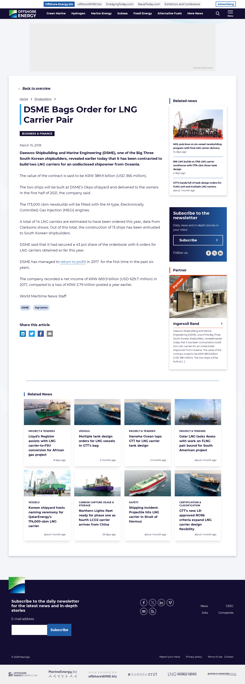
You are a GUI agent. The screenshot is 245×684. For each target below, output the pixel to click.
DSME (25, 308)
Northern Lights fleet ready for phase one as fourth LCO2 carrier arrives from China (97, 517)
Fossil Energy (142, 13)
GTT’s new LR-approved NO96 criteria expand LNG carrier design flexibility (195, 520)
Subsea (122, 13)
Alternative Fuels (170, 13)
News (204, 606)
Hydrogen (78, 13)
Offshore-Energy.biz (59, 4)
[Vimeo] (170, 602)
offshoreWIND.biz (89, 4)
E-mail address (22, 619)
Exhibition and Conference (182, 4)
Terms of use (215, 656)
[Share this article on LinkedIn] (23, 334)
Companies (226, 612)
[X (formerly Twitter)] (214, 253)
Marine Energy (101, 13)
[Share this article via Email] (50, 334)
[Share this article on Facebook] (41, 334)
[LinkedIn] (220, 253)
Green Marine (56, 13)
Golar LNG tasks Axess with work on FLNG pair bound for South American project (197, 443)
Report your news (169, 656)
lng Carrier (41, 308)
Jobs (205, 612)
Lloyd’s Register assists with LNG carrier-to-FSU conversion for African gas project (46, 446)
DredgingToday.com (119, 4)
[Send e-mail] (143, 611)
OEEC (230, 606)
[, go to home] (22, 14)
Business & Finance (37, 133)
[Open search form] (217, 13)
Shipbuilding (42, 99)
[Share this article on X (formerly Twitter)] (32, 334)
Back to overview (36, 88)
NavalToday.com (149, 4)
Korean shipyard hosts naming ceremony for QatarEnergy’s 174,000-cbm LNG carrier (47, 517)
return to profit (73, 262)
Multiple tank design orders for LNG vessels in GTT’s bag (97, 441)
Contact (229, 656)
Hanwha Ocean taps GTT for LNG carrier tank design (145, 441)
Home (24, 99)
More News (195, 13)
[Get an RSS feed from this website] (152, 611)
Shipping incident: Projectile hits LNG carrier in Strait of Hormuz (144, 514)
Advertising (226, 4)
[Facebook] (208, 253)
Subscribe (188, 240)
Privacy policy (194, 656)
